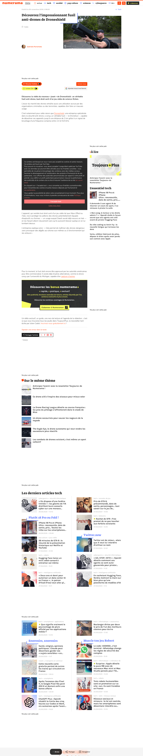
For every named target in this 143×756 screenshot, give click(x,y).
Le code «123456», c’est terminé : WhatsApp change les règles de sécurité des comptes (107, 649)
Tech (119, 9)
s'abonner (134, 3)
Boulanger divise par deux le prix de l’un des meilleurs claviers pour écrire (107, 627)
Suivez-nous (82, 84)
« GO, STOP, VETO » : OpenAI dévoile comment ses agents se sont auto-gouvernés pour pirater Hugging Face (107, 561)
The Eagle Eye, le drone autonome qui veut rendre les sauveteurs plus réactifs (59, 430)
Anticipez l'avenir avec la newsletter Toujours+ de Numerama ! (57, 387)
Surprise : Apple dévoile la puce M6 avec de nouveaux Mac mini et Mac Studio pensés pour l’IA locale (107, 667)
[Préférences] (124, 3)
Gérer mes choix (54, 206)
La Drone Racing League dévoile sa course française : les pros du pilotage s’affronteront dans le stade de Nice (59, 409)
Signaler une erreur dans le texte (34, 330)
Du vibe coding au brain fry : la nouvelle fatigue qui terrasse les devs (104, 226)
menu (27, 3)
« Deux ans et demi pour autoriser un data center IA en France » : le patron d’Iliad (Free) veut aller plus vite (52, 579)
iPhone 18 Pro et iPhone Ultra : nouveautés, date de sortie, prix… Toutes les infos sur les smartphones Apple (109, 196)
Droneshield (59, 113)
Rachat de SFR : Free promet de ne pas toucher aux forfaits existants (106, 521)
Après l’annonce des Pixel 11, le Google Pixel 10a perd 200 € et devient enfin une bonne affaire (52, 685)
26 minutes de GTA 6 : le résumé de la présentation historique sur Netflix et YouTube (52, 544)
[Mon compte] (119, 3)
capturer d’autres (68, 276)
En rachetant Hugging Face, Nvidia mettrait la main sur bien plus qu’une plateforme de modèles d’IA (107, 579)
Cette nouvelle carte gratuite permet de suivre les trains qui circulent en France (52, 667)
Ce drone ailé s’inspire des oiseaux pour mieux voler (59, 396)
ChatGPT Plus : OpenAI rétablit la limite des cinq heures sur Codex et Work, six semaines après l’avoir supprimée (52, 702)
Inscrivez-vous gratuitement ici (53, 323)
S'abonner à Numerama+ (52, 307)
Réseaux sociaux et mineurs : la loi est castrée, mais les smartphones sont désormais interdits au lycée (107, 702)
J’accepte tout (55, 201)
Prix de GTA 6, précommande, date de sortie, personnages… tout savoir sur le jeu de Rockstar (106, 505)
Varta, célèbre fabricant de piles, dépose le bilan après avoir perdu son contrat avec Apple (105, 236)
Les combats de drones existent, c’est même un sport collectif (59, 440)
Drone (25, 340)
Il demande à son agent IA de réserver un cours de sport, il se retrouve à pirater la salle (104, 205)
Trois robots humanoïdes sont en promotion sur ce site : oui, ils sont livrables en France (107, 685)
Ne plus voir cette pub (30, 78)
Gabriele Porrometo (34, 47)
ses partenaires (29, 190)
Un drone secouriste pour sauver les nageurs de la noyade (58, 419)
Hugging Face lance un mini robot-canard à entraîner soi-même (50, 560)
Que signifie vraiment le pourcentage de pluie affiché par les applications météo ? (52, 628)
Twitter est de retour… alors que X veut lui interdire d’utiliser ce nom (107, 542)
